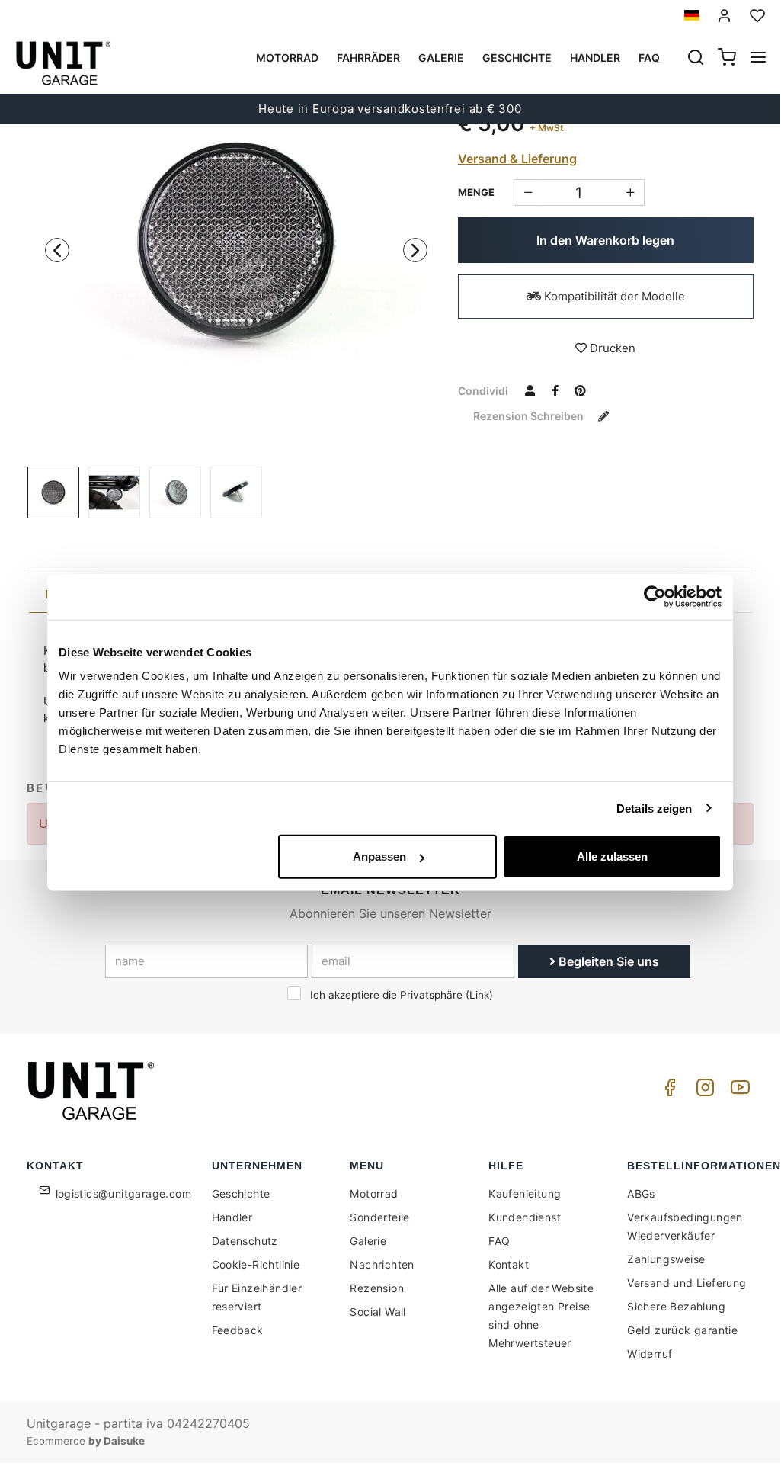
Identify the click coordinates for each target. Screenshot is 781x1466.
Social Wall (377, 1311)
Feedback (238, 1329)
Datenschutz (245, 1240)
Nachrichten (382, 1264)
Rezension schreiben (529, 415)
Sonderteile (379, 1217)
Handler (595, 57)
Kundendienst (524, 1217)
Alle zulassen (612, 856)
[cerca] (696, 58)
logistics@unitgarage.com (124, 1193)
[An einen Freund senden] (530, 390)
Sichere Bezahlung (676, 1306)
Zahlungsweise (666, 1259)
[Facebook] (667, 1091)
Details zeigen (654, 807)
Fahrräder (368, 57)
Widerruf (649, 1353)
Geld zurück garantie (682, 1329)
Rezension (377, 1288)
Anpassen (379, 856)
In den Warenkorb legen (605, 240)
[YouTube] (737, 1091)
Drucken (611, 348)
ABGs (641, 1193)
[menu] (758, 58)
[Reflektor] (114, 492)
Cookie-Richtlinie (256, 1264)
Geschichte (517, 57)
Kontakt (508, 1264)
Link (479, 995)
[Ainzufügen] (528, 192)
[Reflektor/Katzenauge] (236, 241)
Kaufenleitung (524, 1193)
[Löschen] (630, 192)
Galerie (441, 57)
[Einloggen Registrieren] (724, 16)
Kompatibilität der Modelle (613, 296)
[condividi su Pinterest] (580, 390)
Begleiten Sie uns (607, 961)
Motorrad (287, 57)
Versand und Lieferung (686, 1282)
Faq (649, 57)
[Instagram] (702, 1091)
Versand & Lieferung (517, 158)
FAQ (499, 1240)
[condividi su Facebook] (555, 390)
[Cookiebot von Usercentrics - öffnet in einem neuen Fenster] (655, 596)
